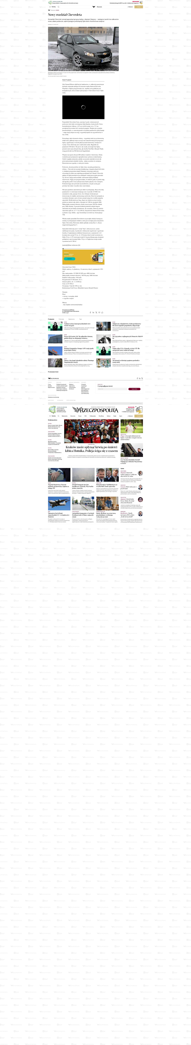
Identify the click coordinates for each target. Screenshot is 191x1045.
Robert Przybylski (66, 80)
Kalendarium (60, 400)
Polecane (61, 319)
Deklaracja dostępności (61, 390)
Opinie (122, 468)
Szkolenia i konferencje (53, 397)
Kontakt (50, 386)
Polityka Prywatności (61, 384)
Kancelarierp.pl (84, 390)
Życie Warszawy (85, 393)
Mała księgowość (85, 389)
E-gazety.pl (84, 386)
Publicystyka (93, 416)
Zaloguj (138, 6)
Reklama (71, 384)
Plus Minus (101, 416)
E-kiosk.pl (83, 384)
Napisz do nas (51, 387)
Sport (120, 416)
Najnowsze (71, 319)
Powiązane (51, 319)
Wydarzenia (64, 416)
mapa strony (51, 400)
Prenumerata (72, 387)
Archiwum (71, 389)
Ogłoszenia (72, 386)
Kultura (108, 416)
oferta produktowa (71, 400)
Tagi (80, 319)
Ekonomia (99, 7)
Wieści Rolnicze (85, 391)
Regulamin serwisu (60, 387)
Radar (114, 416)
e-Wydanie (130, 6)
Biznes (57, 10)
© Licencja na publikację (68, 309)
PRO (86, 416)
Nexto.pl (83, 387)
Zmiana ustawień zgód (61, 386)
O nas (49, 384)
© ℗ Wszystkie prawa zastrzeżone (70, 311)
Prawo (79, 416)
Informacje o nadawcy (61, 389)
